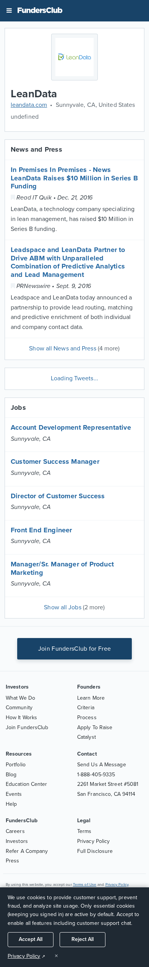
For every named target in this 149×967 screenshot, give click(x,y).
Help (11, 804)
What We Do (20, 698)
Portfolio (16, 764)
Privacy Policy (93, 841)
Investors (17, 841)
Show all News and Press (74, 348)
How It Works (21, 717)
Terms (84, 831)
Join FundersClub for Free (74, 649)
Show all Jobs (74, 607)
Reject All (82, 939)
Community (19, 707)
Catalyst (86, 737)
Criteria (85, 707)
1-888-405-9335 (96, 774)
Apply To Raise (94, 727)
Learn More (91, 698)
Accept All (30, 939)
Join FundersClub (27, 727)
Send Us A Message (101, 764)
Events (14, 794)
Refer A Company (27, 851)
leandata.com (29, 105)
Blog (11, 774)
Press (12, 860)
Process (87, 717)
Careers (15, 831)
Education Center (26, 784)
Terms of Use (84, 884)
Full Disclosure (95, 851)
